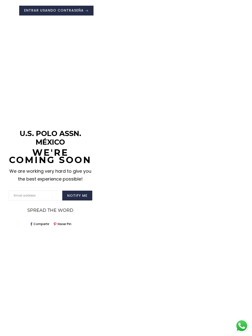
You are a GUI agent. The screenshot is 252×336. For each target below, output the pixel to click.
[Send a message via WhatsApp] (242, 326)
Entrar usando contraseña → (56, 10)
